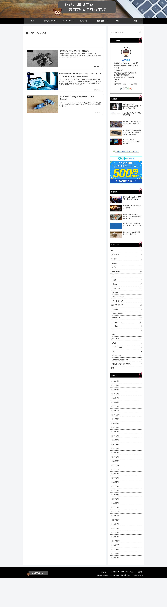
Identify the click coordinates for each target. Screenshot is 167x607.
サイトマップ (115, 572)
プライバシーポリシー (128, 572)
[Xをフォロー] (124, 88)
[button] (140, 32)
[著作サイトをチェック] (121, 88)
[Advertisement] (64, 40)
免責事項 (139, 572)
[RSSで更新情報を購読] (130, 88)
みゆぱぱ (126, 59)
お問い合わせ (105, 572)
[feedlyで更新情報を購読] (127, 88)
